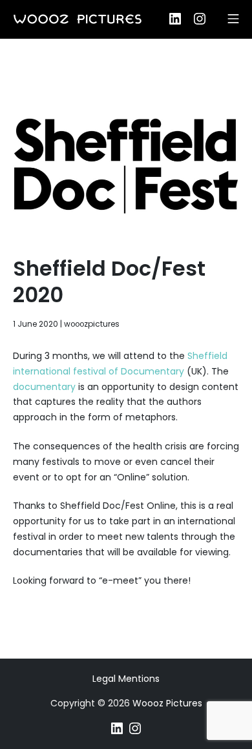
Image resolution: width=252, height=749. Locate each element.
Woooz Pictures (167, 703)
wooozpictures (92, 324)
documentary (44, 386)
